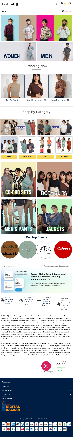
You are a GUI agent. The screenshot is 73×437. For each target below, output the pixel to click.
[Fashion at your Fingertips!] (10, 4)
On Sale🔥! (67, 11)
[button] (36, 39)
